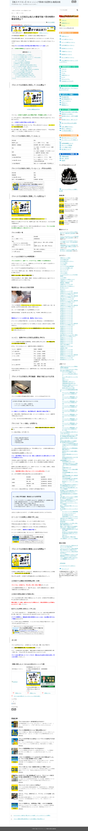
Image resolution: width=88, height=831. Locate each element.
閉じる (29, 52)
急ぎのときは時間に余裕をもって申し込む (25, 76)
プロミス (64, 20)
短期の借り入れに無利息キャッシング (69, 518)
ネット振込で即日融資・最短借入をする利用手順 (27, 69)
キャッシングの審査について (69, 372)
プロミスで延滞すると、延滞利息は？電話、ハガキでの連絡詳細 (35, 803)
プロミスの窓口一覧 (20, 60)
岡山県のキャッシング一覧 (66, 318)
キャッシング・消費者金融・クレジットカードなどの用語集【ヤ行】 (70, 424)
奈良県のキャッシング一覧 (66, 308)
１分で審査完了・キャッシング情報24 (69, 538)
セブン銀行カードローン (67, 39)
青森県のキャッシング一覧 (66, 353)
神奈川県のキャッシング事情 (67, 520)
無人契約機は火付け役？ (68, 514)
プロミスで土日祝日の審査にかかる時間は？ (22, 72)
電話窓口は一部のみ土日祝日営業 (22, 63)
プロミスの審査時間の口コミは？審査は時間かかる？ (32, 730)
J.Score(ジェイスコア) (67, 81)
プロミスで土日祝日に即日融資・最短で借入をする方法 (24, 66)
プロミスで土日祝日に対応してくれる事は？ (22, 54)
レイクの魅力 (63, 277)
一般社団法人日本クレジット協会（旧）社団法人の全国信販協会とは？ (70, 465)
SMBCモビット (66, 23)
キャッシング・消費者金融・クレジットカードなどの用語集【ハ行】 (70, 416)
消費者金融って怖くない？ (68, 381)
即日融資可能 (65, 97)
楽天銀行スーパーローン (67, 48)
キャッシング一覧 (64, 269)
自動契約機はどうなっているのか (70, 516)
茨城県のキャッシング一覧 (66, 346)
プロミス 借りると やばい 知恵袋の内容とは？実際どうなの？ (35, 766)
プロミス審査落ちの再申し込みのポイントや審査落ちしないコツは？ (71, 222)
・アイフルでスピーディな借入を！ (67, 565)
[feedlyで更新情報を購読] (73, 2)
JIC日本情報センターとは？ (68, 461)
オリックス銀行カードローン (68, 42)
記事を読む (21, 726)
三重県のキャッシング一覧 (66, 281)
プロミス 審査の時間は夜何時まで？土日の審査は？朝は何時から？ (29, 819)
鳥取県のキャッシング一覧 (66, 357)
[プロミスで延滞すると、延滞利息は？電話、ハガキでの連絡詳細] (14, 806)
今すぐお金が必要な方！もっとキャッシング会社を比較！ (27, 696)
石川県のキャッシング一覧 (66, 333)
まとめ (14, 78)
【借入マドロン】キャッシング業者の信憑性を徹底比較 (36, 2)
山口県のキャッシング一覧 (66, 313)
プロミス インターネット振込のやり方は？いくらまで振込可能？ (71, 200)
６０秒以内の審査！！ (67, 130)
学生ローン (64, 103)
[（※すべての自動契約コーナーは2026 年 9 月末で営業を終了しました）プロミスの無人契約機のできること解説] (14, 760)
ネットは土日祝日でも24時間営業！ (22, 62)
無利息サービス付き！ (67, 114)
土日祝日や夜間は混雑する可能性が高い (25, 75)
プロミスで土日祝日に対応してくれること (24, 56)
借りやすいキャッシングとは (69, 137)
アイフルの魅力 (63, 262)
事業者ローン (65, 105)
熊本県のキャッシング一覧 (66, 331)
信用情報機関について (67, 143)
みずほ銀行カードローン (68, 45)
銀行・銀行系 (65, 158)
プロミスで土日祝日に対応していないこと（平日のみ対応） (27, 57)
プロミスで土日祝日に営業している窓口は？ (22, 59)
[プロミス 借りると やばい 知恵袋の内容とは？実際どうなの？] (14, 769)
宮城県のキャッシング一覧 (66, 310)
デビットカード (63, 271)
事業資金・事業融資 (64, 282)
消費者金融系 (65, 156)
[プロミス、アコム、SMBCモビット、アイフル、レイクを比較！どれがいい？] (14, 796)
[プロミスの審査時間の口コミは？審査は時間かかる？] (14, 733)
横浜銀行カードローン (67, 54)
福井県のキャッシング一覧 (66, 337)
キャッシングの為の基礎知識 (67, 266)
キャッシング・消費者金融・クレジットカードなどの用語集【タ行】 (70, 407)
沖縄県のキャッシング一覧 (66, 328)
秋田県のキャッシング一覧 (66, 343)
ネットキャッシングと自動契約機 (70, 511)
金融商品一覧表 (63, 348)
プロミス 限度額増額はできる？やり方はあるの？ (31, 748)
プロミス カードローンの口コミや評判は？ (30, 785)
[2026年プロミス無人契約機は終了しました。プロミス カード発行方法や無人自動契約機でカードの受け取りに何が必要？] (14, 778)
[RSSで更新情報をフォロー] (75, 2)
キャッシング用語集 (67, 145)
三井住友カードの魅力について (67, 279)
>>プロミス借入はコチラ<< (33, 109)
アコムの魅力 (63, 264)
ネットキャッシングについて (69, 513)
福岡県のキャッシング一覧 (66, 339)
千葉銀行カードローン (67, 51)
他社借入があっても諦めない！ (67, 286)
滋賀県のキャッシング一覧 (66, 329)
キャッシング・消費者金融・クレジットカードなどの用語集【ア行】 (70, 394)
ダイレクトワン (66, 79)
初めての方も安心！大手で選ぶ (70, 112)
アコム (63, 25)
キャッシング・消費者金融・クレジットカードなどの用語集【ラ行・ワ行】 (70, 429)
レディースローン (66, 101)
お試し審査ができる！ (67, 126)
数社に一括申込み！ (67, 128)
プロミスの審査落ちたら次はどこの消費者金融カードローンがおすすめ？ (71, 217)
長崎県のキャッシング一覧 (66, 349)
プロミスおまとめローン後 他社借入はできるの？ (31, 721)
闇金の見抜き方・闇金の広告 (69, 536)
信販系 (63, 160)
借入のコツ (62, 289)
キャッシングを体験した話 (66, 268)
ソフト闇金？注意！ (67, 147)
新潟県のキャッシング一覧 (66, 321)
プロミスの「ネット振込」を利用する (23, 67)
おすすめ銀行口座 (64, 259)
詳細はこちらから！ (44, 32)
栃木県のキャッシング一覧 (66, 326)
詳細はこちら (18, 693)
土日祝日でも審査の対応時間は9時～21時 (23, 73)
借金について (65, 379)
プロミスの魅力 (51, 22)
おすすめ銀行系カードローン (67, 261)
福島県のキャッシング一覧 (66, 341)
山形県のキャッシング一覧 (66, 315)
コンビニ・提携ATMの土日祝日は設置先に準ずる (25, 65)
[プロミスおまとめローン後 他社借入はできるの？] (14, 724)
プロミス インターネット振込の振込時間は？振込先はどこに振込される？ (71, 205)
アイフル (64, 71)
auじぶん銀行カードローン (68, 57)
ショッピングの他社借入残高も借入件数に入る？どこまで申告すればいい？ (70, 445)
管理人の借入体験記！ (65, 344)
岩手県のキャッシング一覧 (66, 320)
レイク (63, 77)
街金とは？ (64, 535)
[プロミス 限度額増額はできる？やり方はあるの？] (14, 751)
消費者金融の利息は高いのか (69, 383)
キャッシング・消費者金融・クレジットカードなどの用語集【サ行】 (70, 402)
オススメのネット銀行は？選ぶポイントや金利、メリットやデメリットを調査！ (32, 815)
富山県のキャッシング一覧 (66, 311)
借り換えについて (66, 149)
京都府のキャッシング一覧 (66, 284)
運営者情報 (62, 521)
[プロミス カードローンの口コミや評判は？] (14, 788)
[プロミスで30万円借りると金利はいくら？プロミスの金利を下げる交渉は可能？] (14, 741)
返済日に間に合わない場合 (68, 388)
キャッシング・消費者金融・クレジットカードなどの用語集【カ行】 (70, 398)
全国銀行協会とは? (66, 467)
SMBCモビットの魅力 (65, 257)
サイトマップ (65, 569)
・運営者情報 (62, 563)
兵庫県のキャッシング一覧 (66, 291)
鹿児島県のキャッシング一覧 (67, 359)
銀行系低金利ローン (67, 99)
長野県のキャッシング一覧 (66, 351)
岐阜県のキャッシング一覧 (66, 316)
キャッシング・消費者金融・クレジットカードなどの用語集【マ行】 (70, 420)
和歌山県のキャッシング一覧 (67, 298)
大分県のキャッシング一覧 (66, 303)
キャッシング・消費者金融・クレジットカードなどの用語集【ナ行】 (70, 411)
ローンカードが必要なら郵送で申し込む (23, 70)
